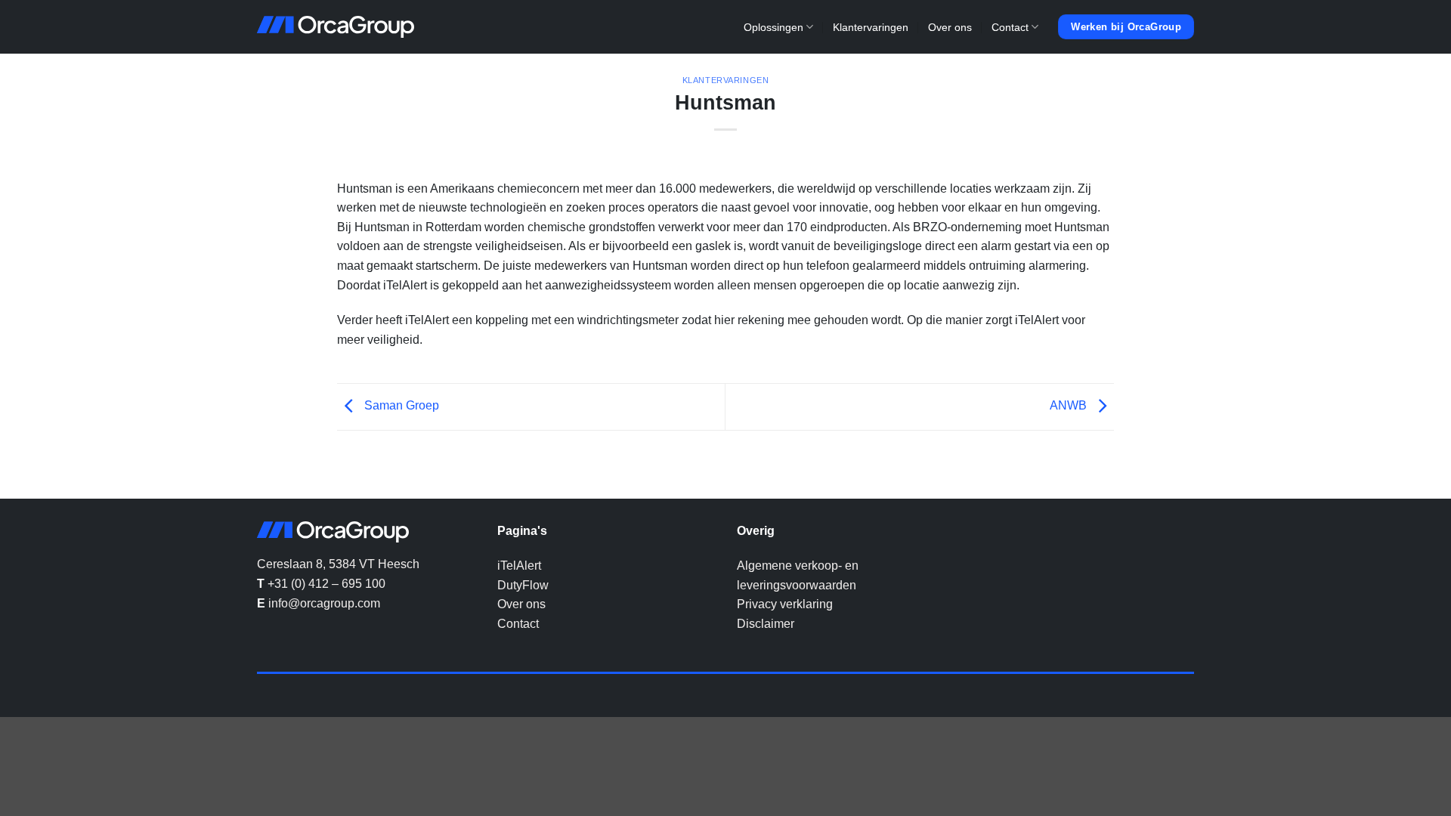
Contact (1010, 27)
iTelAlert (519, 565)
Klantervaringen (870, 27)
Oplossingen (773, 27)
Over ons (950, 27)
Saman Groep (400, 406)
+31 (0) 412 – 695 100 (326, 583)
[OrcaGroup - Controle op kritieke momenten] (335, 27)
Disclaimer (765, 623)
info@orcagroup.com (324, 603)
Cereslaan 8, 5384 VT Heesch (338, 564)
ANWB (1070, 406)
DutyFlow (523, 585)
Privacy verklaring (785, 604)
